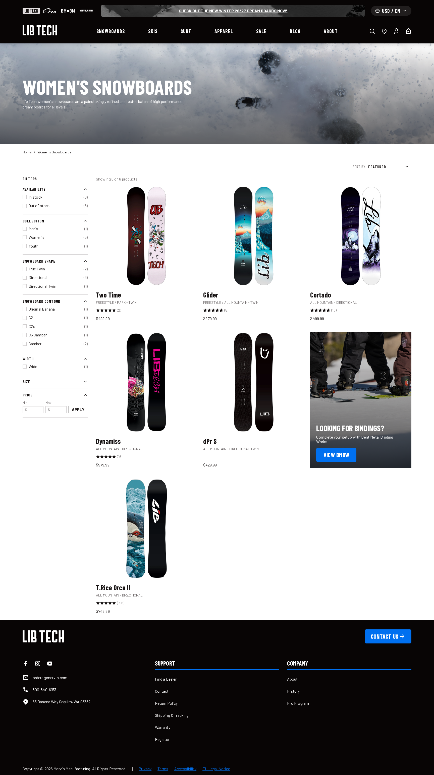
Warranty (162, 727)
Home (27, 152)
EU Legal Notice (216, 768)
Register (162, 739)
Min (25, 406)
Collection (33, 220)
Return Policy (166, 703)
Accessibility (185, 768)
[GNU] (49, 11)
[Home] (40, 30)
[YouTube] (50, 664)
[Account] (396, 31)
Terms (162, 768)
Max (48, 406)
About (292, 679)
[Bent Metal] (68, 11)
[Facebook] (26, 664)
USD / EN (391, 11)
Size (26, 381)
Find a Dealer (166, 679)
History (293, 691)
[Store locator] (384, 31)
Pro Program (298, 703)
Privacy (145, 768)
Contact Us (384, 636)
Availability (34, 189)
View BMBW (336, 454)
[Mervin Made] (86, 11)
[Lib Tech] (31, 11)
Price (28, 394)
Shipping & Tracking (172, 715)
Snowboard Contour (42, 301)
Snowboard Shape (39, 261)
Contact (162, 691)
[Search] (372, 31)
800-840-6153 (45, 689)
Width (28, 358)
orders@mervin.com (50, 677)
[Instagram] (38, 664)
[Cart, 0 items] (408, 31)
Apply (78, 409)
